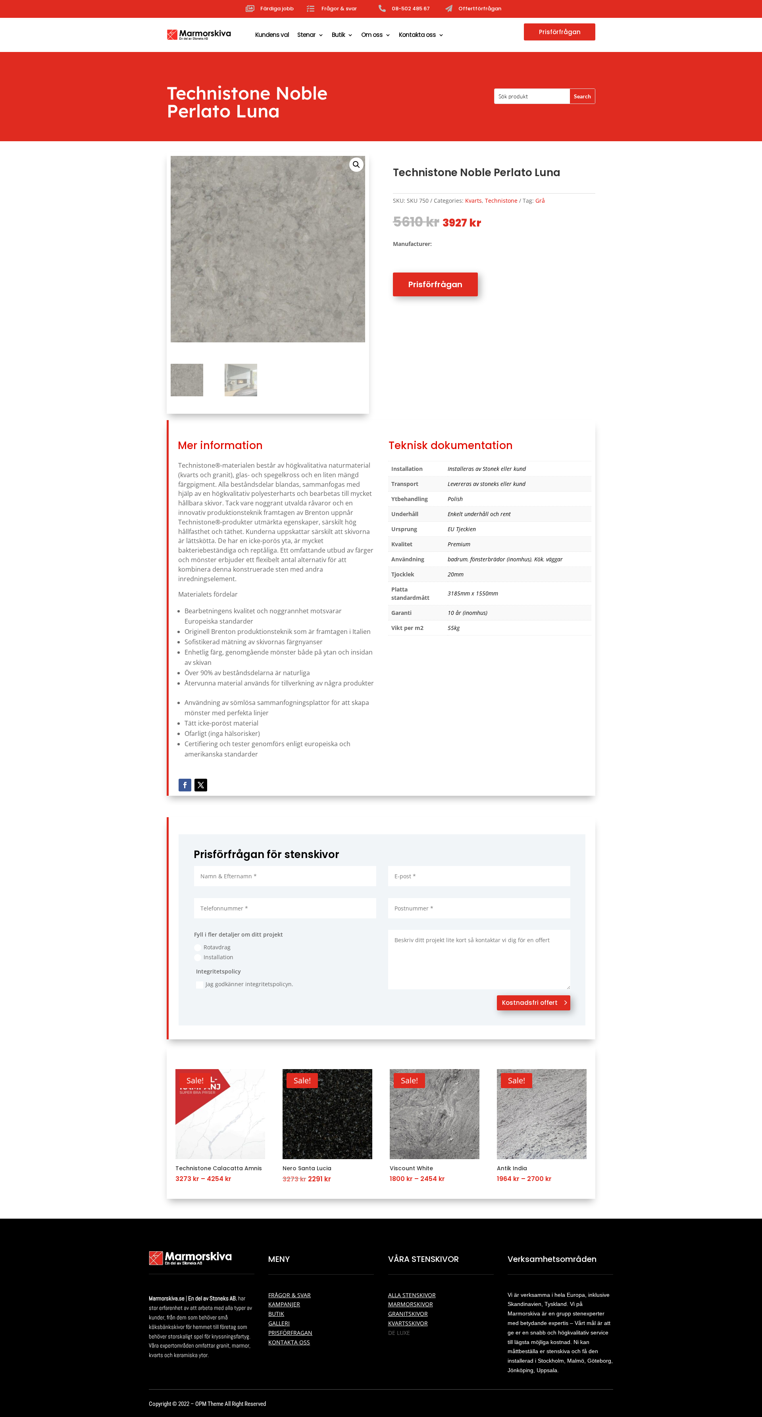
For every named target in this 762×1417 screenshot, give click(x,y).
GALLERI (279, 1323)
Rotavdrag (217, 947)
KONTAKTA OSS (289, 1342)
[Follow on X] (200, 785)
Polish (455, 499)
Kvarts (473, 200)
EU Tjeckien (462, 529)
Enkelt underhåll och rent (479, 514)
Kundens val (272, 35)
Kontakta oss (417, 35)
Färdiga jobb (277, 8)
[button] (356, 164)
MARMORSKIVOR (410, 1304)
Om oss (372, 35)
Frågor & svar (339, 8)
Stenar (306, 35)
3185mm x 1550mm (473, 593)
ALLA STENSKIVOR (412, 1295)
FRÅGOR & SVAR (289, 1295)
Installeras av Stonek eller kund (487, 468)
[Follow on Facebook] (185, 785)
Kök (538, 559)
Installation (218, 957)
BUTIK (276, 1313)
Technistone (501, 200)
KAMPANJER (284, 1304)
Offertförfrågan (479, 8)
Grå (540, 200)
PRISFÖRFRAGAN (290, 1332)
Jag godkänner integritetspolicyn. (249, 984)
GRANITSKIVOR (408, 1313)
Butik (338, 35)
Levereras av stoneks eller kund (486, 484)
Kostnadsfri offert (530, 1002)
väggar (554, 559)
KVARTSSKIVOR (408, 1323)
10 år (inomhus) (467, 612)
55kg (454, 628)
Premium (459, 544)
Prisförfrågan (560, 32)
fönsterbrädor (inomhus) (500, 559)
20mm (456, 574)
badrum (458, 559)
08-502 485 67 (411, 8)
